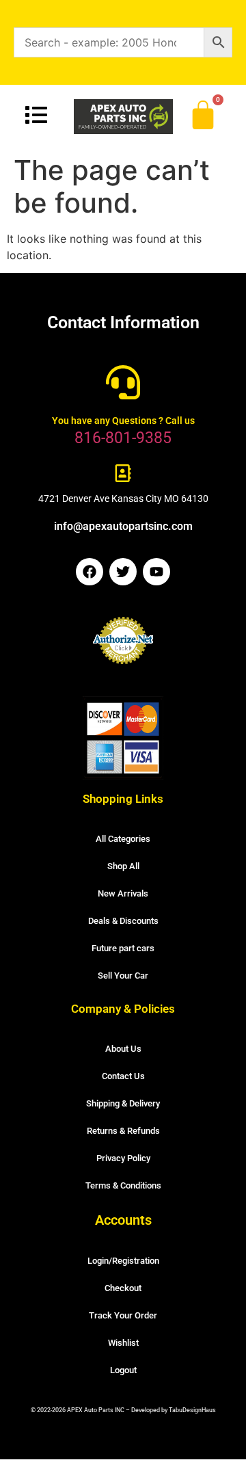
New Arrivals (123, 893)
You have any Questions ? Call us (123, 420)
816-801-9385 (123, 438)
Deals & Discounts (123, 921)
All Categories (123, 839)
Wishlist (123, 1343)
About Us (123, 1049)
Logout (123, 1370)
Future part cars (123, 948)
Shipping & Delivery (123, 1103)
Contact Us (123, 1076)
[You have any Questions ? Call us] (123, 382)
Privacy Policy (123, 1158)
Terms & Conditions (123, 1185)
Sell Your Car (123, 975)
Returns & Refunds (123, 1131)
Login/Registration (123, 1261)
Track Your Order (123, 1315)
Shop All (123, 866)
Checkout (123, 1288)
